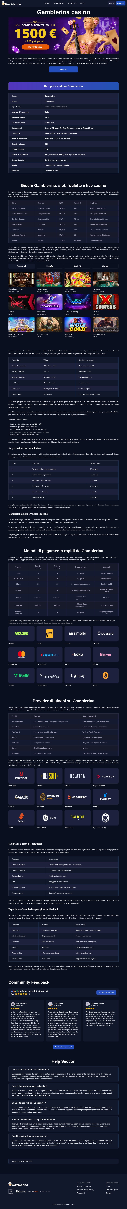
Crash (76, 266)
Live (48, 266)
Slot (103, 266)
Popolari (20, 266)
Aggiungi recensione (106, 992)
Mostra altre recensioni (63, 1047)
